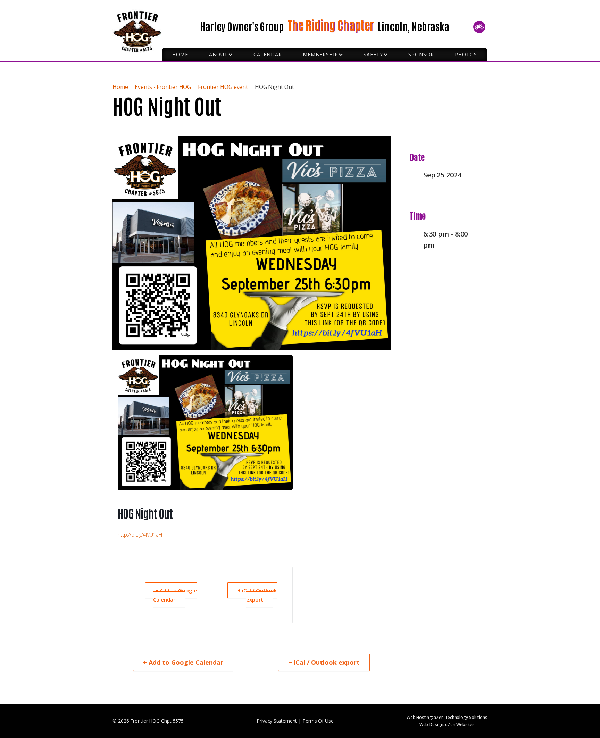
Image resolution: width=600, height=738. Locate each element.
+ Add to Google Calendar (175, 595)
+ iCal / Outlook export (257, 595)
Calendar (267, 54)
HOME (180, 54)
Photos (466, 54)
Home (121, 87)
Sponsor (421, 54)
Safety (373, 54)
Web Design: (447, 725)
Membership (320, 54)
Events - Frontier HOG (163, 87)
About (218, 54)
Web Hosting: (447, 717)
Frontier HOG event (223, 87)
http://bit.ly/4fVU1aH (140, 534)
